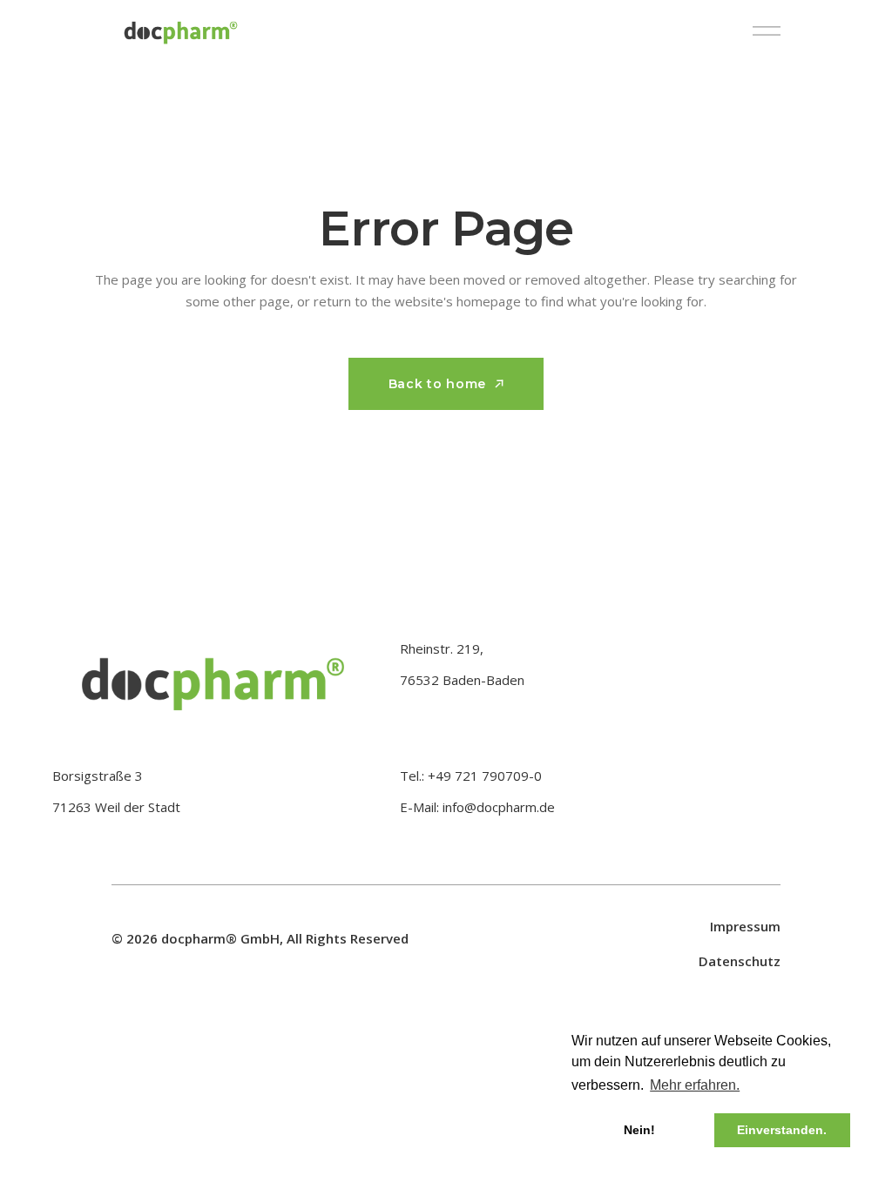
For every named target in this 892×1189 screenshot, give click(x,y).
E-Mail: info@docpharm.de (477, 807)
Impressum (745, 926)
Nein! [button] (639, 1130)
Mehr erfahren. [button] (695, 1085)
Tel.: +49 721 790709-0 (471, 775)
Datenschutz (739, 961)
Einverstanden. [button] (782, 1130)
